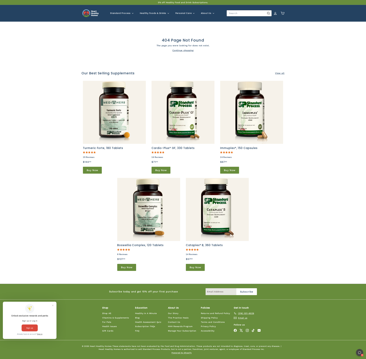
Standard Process (120, 13)
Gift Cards (107, 331)
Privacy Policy (208, 326)
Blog (137, 318)
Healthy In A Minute (146, 313)
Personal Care (183, 13)
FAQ (137, 331)
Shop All (106, 313)
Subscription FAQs (145, 326)
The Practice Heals (178, 318)
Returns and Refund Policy (215, 313)
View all (280, 73)
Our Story (173, 313)
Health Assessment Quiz (148, 322)
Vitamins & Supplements (115, 318)
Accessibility (207, 331)
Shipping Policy (209, 318)
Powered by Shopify (182, 353)
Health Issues (109, 326)
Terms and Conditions (213, 322)
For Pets (106, 322)
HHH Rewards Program (180, 326)
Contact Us (174, 322)
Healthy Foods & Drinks (153, 13)
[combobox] (249, 13)
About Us (206, 13)
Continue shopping (183, 50)
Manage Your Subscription (182, 331)
